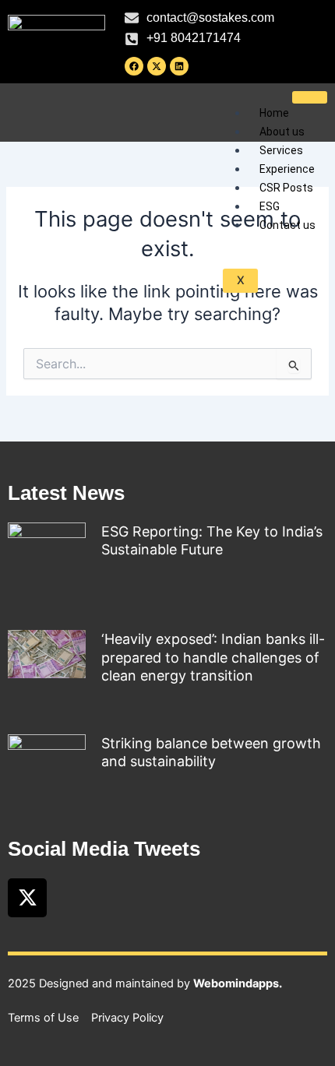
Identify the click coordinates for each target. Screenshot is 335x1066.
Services (281, 150)
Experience (287, 169)
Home (274, 113)
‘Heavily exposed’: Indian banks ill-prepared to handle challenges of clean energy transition (213, 657)
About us (282, 131)
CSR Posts (286, 187)
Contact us (287, 225)
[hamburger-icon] (309, 97)
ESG (269, 206)
